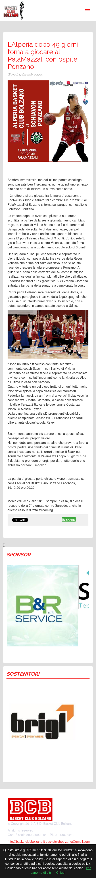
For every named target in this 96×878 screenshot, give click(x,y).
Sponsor (18, 554)
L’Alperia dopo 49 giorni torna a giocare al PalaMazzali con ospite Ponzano (43, 55)
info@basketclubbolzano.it (26, 841)
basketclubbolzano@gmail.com (68, 841)
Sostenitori (22, 674)
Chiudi (60, 872)
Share (70, 519)
